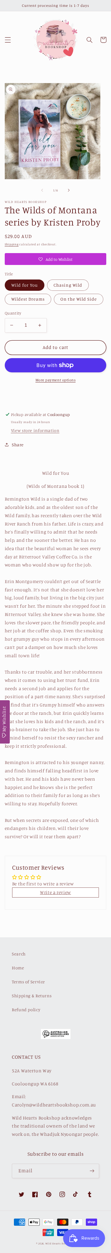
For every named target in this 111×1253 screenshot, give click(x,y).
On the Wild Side (78, 298)
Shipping (12, 244)
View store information (35, 430)
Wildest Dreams (28, 298)
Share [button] (18, 444)
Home (18, 967)
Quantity (13, 313)
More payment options (56, 380)
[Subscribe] (92, 1171)
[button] (8, 40)
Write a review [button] (55, 892)
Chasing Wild (68, 285)
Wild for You (24, 285)
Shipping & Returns (32, 995)
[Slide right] (68, 190)
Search (19, 953)
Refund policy (26, 1009)
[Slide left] (42, 190)
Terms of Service (28, 981)
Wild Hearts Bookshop (60, 1243)
